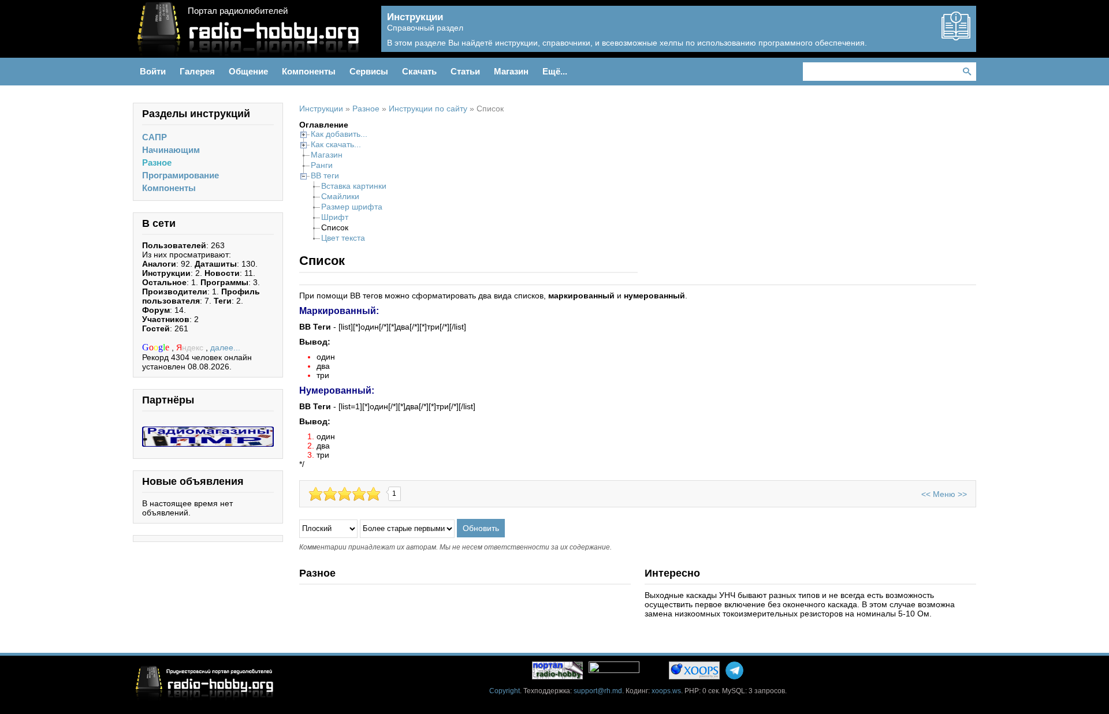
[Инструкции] (955, 35)
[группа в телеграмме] (734, 670)
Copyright (504, 691)
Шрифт (334, 217)
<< (926, 494)
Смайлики (340, 196)
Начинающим (171, 150)
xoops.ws (666, 691)
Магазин (327, 154)
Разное (157, 162)
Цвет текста (343, 237)
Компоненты (169, 188)
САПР (154, 137)
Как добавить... (339, 134)
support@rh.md (598, 691)
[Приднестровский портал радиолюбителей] (557, 670)
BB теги (325, 175)
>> (962, 494)
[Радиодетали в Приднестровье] (208, 431)
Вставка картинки (353, 185)
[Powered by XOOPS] (694, 670)
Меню (944, 494)
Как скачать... (336, 144)
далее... (225, 347)
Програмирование (180, 175)
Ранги (322, 165)
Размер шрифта (351, 206)
